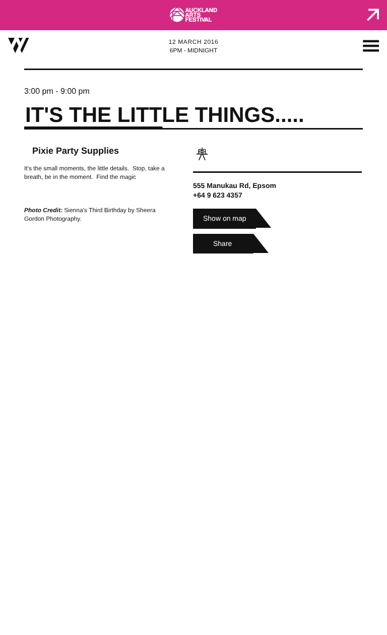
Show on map (224, 218)
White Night (18, 45)
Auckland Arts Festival (193, 15)
